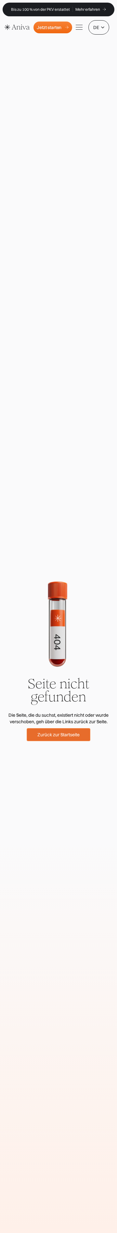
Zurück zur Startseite (58, 735)
